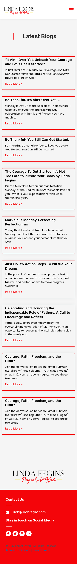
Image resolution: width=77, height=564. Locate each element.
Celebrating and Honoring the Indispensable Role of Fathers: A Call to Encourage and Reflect (37, 312)
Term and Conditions (18, 550)
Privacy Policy (41, 550)
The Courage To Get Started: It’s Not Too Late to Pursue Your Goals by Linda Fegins (37, 176)
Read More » (13, 84)
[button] (71, 9)
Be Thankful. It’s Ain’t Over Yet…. (32, 100)
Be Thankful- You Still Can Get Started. (37, 140)
